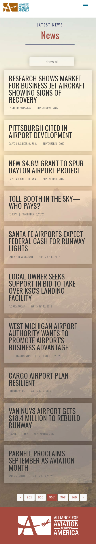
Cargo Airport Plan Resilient (39, 379)
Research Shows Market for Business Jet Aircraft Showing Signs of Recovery (47, 89)
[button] (20, 497)
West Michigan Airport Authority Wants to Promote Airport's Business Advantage (43, 336)
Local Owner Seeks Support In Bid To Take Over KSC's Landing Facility (42, 287)
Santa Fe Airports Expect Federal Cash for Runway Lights (47, 241)
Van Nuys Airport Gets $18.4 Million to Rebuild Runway (44, 417)
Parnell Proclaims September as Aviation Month (42, 460)
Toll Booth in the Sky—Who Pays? (44, 202)
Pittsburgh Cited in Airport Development (40, 131)
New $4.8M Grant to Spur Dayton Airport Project (46, 166)
